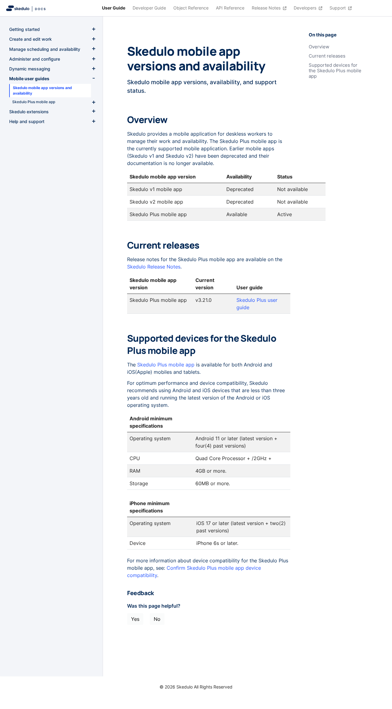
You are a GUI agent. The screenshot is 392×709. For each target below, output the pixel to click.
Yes (135, 619)
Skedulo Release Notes (153, 267)
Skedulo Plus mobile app (165, 365)
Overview (319, 47)
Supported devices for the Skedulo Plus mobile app (335, 70)
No (157, 619)
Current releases (327, 56)
